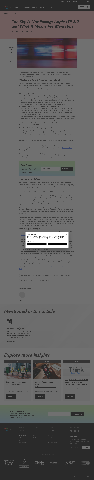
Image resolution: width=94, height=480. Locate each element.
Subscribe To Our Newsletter (80, 474)
